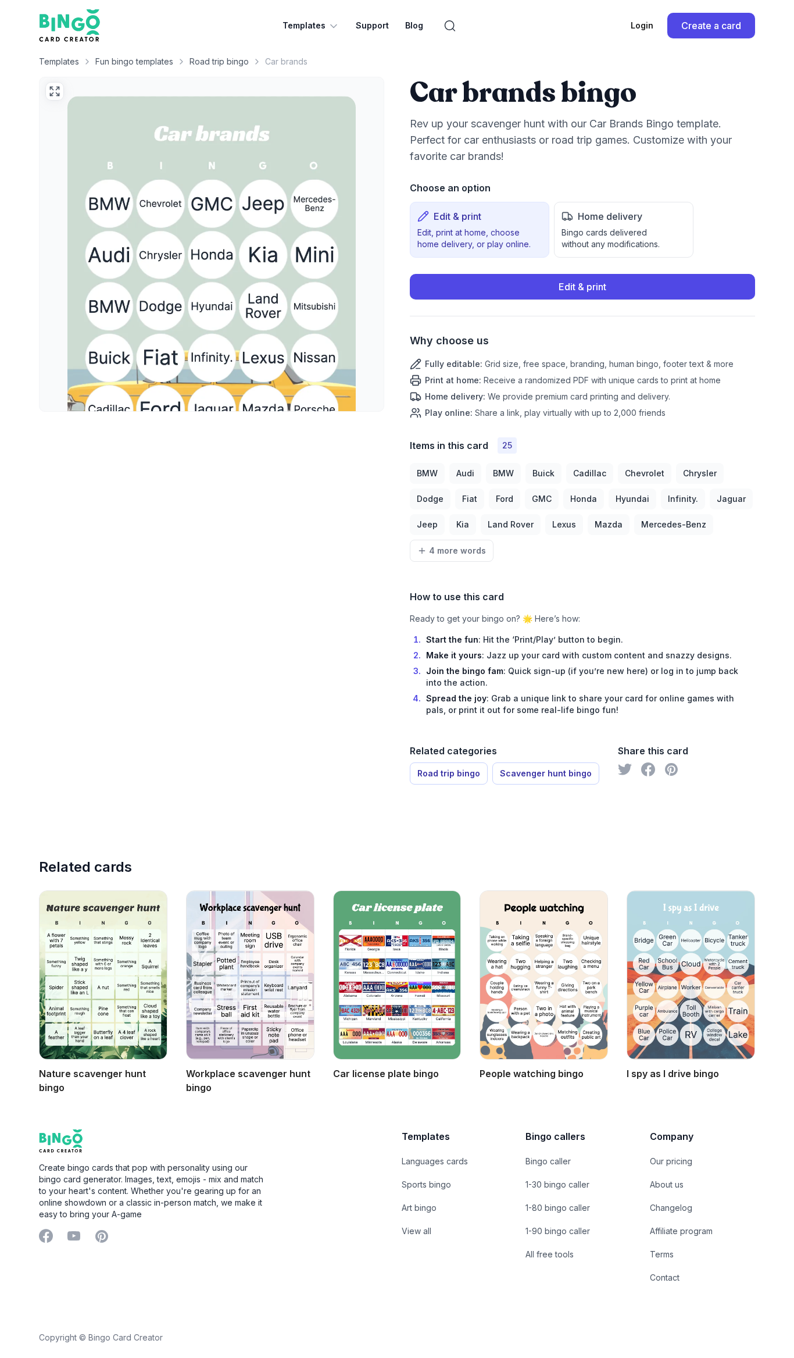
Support (372, 25)
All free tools (549, 1254)
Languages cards (435, 1161)
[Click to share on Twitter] (625, 769)
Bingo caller (548, 1161)
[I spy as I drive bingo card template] (691, 975)
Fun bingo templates (134, 61)
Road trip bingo (219, 61)
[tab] (479, 230)
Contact (664, 1277)
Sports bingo (426, 1184)
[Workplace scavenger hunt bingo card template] (250, 975)
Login (642, 25)
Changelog (671, 1208)
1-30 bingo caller (557, 1184)
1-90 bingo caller (557, 1231)
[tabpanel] (582, 346)
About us (667, 1184)
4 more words (457, 550)
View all (416, 1231)
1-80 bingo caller (557, 1208)
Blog (414, 25)
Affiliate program (681, 1231)
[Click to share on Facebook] (648, 769)
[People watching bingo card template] (544, 975)
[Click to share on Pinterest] (671, 769)
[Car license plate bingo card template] (397, 975)
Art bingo (419, 1208)
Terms (662, 1254)
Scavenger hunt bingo (546, 773)
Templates (304, 25)
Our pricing (671, 1161)
